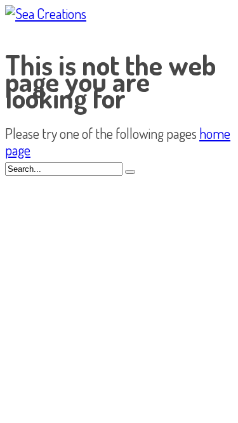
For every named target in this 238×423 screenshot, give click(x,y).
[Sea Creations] (45, 13)
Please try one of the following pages (102, 133)
